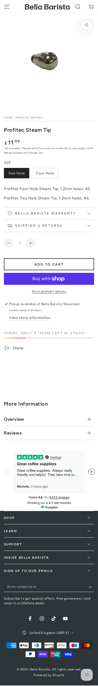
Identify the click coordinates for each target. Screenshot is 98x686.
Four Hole (45, 173)
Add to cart (49, 264)
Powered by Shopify (49, 675)
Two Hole (16, 173)
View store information (29, 317)
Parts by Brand (28, 117)
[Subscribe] (91, 587)
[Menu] (7, 6)
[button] (77, 6)
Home (8, 117)
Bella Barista (40, 669)
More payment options (49, 291)
